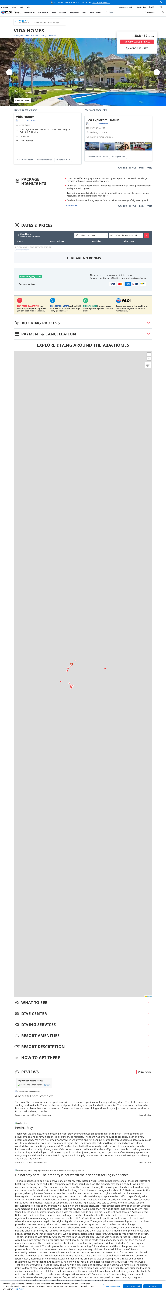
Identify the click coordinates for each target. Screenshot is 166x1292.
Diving (53, 12)
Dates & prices (31, 35)
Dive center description (98, 156)
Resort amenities (44, 159)
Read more (70, 205)
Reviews (52, 35)
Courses (62, 12)
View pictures (22, 100)
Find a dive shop (140, 7)
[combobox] (123, 12)
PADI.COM (4, 7)
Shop (14, 7)
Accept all (153, 1286)
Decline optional (133, 1286)
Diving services (118, 156)
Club (21, 7)
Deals (84, 12)
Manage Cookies (113, 1286)
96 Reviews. (32, 120)
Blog (28, 7)
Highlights (18, 35)
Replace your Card (125, 7)
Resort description (25, 159)
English (151, 7)
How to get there (63, 159)
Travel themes (95, 12)
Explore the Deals (101, 2)
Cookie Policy (17, 1289)
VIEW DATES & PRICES (139, 41)
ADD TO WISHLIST (139, 48)
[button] (67, 671)
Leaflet (149, 996)
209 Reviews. (103, 123)
